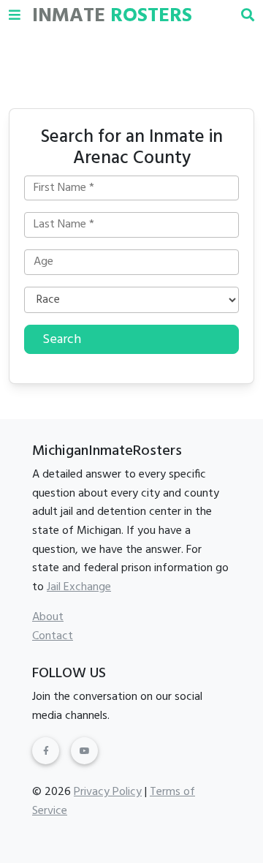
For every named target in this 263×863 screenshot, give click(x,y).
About (48, 617)
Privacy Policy (108, 792)
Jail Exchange (79, 587)
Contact (52, 636)
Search (61, 339)
